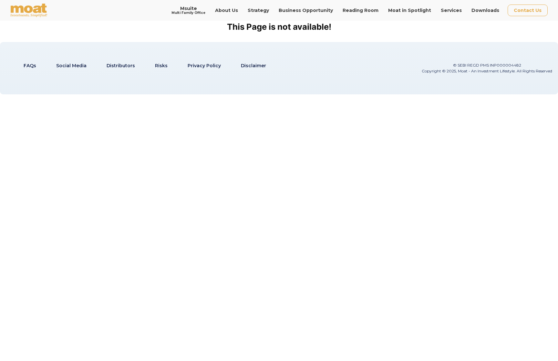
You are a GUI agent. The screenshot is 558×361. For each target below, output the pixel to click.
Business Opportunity (306, 10)
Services (451, 10)
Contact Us (528, 10)
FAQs (30, 66)
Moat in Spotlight (409, 10)
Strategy (258, 10)
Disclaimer (253, 66)
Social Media (71, 66)
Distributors (121, 66)
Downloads (485, 10)
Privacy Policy (204, 66)
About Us (226, 10)
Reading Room (360, 10)
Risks (161, 66)
